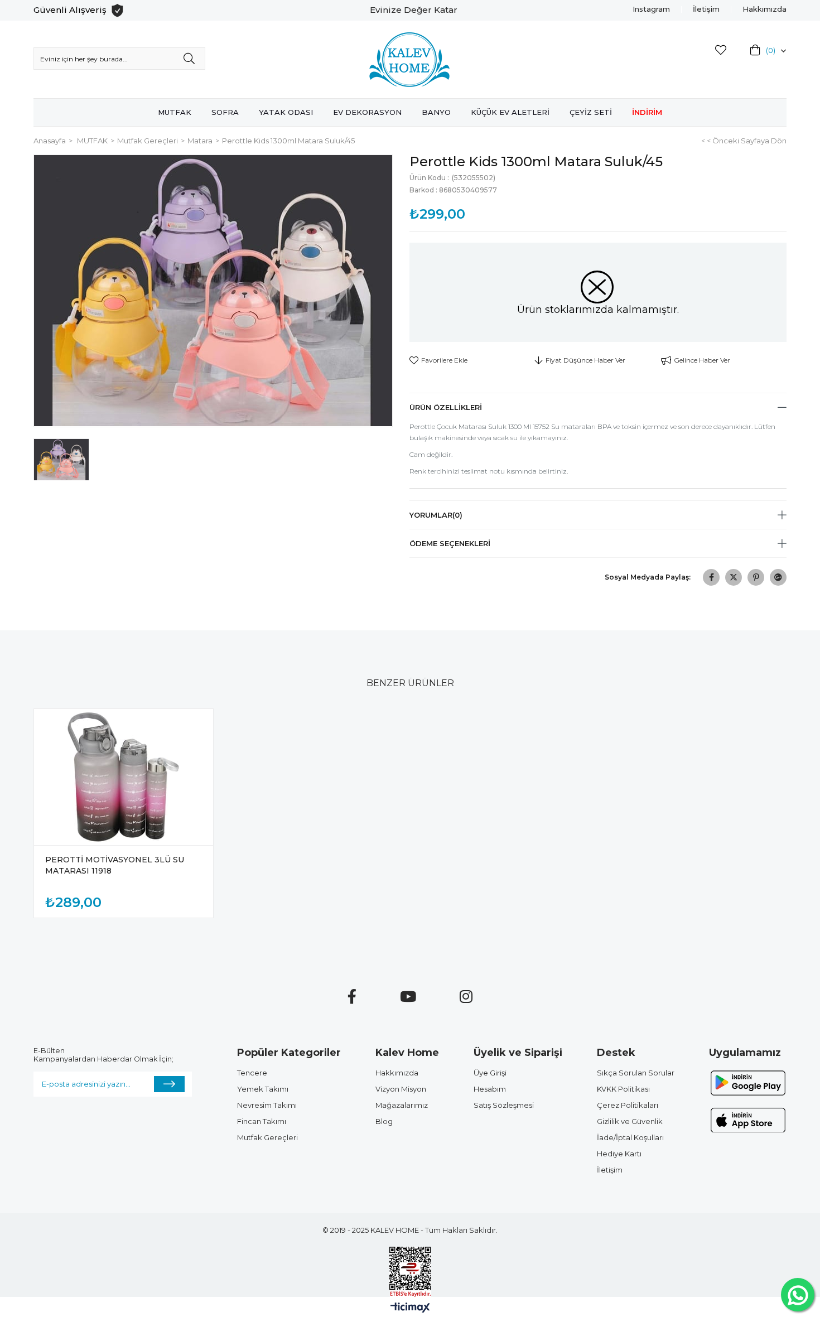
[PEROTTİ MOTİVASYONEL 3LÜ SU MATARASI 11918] (123, 777)
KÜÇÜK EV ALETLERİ (510, 112)
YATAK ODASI (286, 112)
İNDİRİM (647, 112)
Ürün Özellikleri (445, 407)
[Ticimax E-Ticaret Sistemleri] (410, 1308)
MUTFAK (174, 112)
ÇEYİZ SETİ (591, 112)
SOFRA (225, 112)
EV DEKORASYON (367, 112)
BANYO (436, 112)
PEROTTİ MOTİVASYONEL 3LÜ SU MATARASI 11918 (114, 865)
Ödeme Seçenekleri (449, 543)
